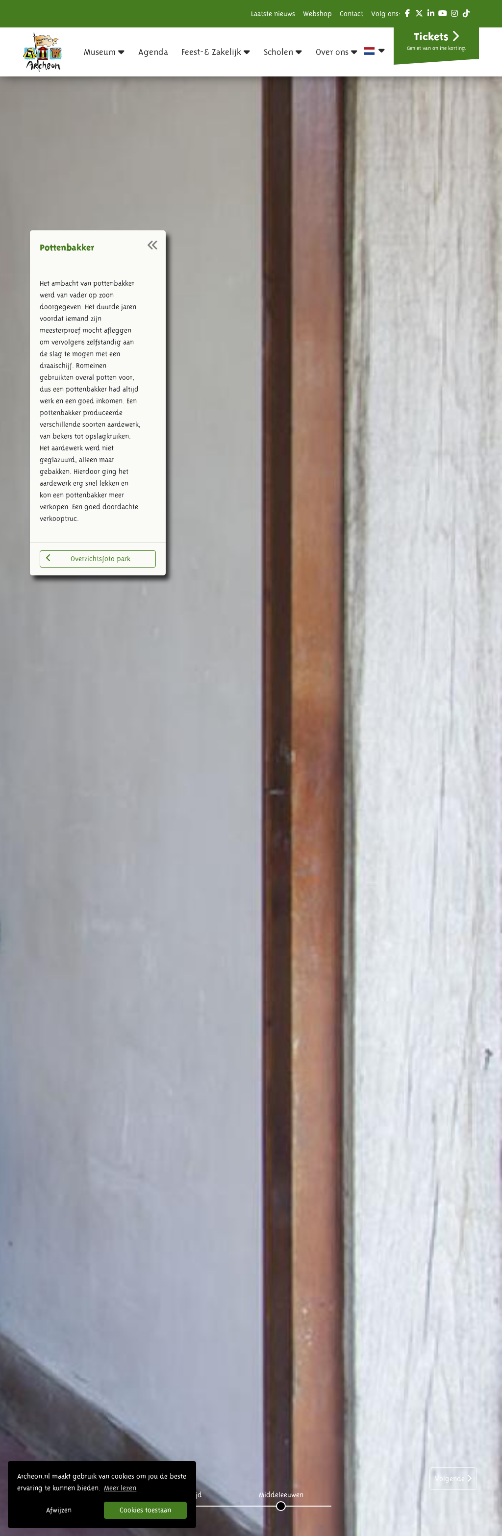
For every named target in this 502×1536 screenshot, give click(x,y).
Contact (351, 14)
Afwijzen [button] (59, 1510)
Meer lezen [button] (120, 1488)
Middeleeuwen (281, 1495)
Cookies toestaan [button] (145, 1510)
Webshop (317, 14)
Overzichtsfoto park (100, 559)
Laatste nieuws (273, 14)
